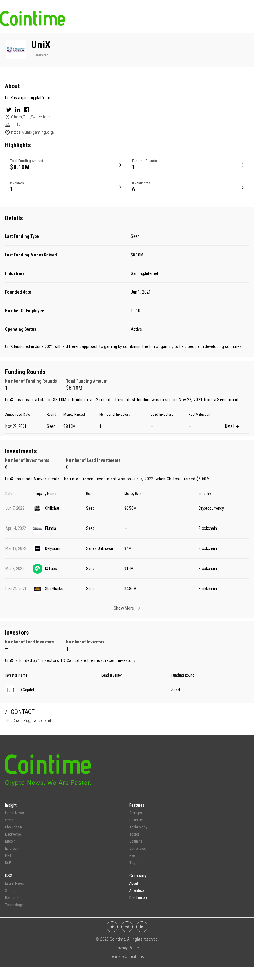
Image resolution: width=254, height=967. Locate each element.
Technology (138, 827)
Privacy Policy (127, 947)
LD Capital (70, 660)
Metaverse (13, 834)
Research (136, 820)
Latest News (14, 813)
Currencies (137, 848)
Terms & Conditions (127, 956)
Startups (135, 813)
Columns (135, 841)
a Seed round (226, 399)
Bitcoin (10, 841)
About (133, 883)
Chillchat (175, 478)
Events (134, 855)
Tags (133, 863)
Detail (230, 426)
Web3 (9, 820)
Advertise (136, 890)
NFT (8, 855)
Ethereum (12, 848)
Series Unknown (99, 548)
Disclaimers (138, 898)
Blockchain (13, 827)
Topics (134, 834)
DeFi (8, 863)
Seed (135, 236)
